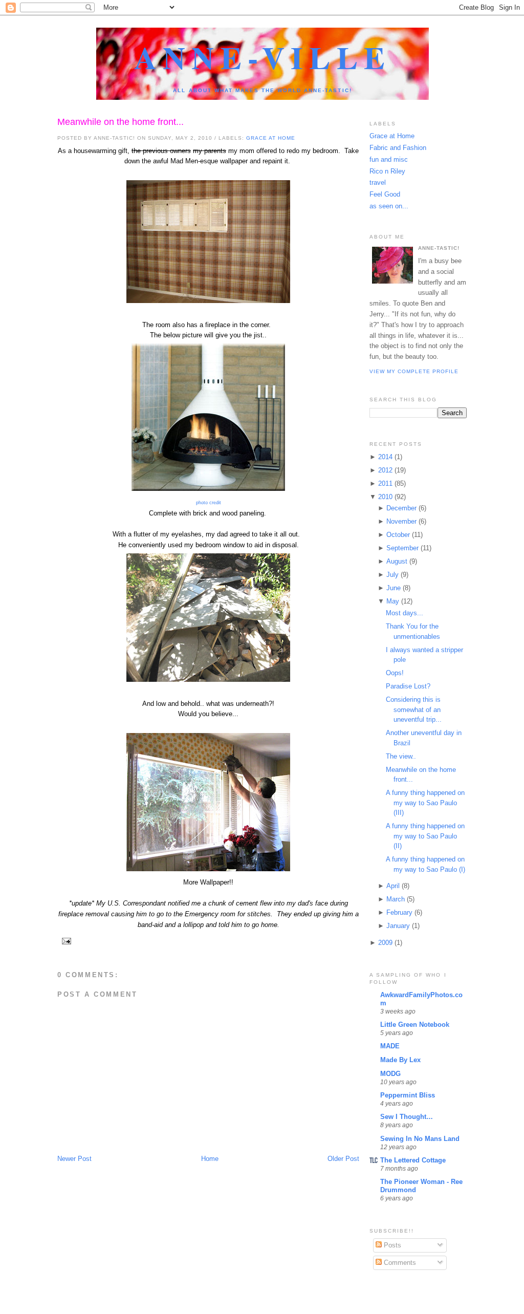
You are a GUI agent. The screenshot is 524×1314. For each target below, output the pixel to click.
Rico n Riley (387, 171)
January (398, 926)
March (395, 899)
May (392, 601)
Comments (399, 1262)
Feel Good (384, 194)
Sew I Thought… (406, 1117)
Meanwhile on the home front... (120, 122)
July (392, 574)
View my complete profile (413, 371)
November (401, 521)
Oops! (395, 673)
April (393, 886)
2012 (385, 470)
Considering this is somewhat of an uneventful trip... (414, 709)
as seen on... (388, 206)
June (393, 588)
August (396, 561)
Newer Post (74, 1158)
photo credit (208, 502)
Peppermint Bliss (407, 1095)
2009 (385, 942)
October (398, 534)
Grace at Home (270, 138)
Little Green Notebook (414, 1024)
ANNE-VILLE (262, 57)
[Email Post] (65, 940)
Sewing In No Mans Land (420, 1139)
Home (210, 1158)
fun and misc (388, 159)
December (401, 508)
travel (377, 182)
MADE (390, 1046)
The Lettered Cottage (413, 1160)
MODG (390, 1074)
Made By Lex (400, 1060)
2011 (385, 483)
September (402, 548)
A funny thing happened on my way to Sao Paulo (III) (425, 802)
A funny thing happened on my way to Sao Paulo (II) (425, 836)
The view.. (401, 756)
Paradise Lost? (408, 686)
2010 (385, 497)
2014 (385, 457)
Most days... (404, 613)
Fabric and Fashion (397, 148)
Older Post (343, 1158)
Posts (391, 1245)
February (399, 912)
